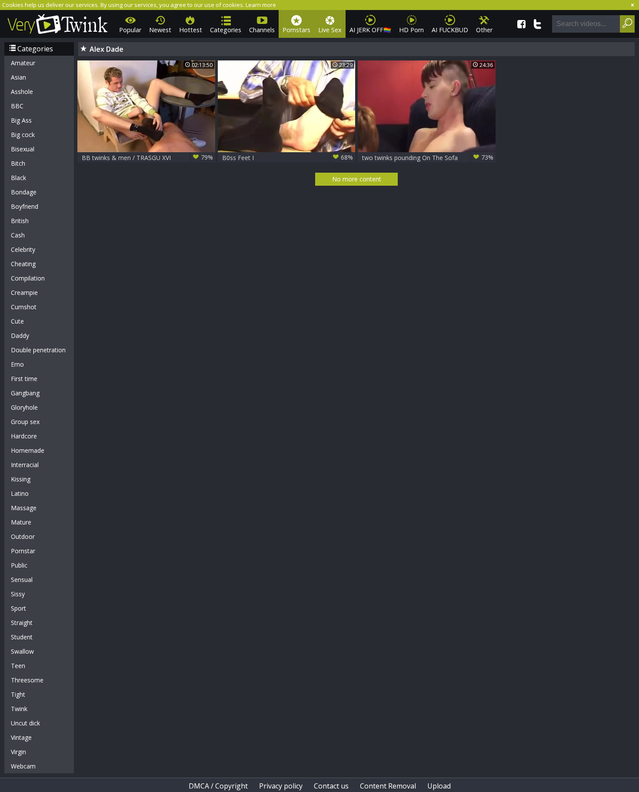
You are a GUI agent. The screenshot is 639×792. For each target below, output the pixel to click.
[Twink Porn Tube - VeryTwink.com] (57, 22)
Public (19, 565)
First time (24, 378)
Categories (225, 30)
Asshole (22, 91)
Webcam (23, 766)
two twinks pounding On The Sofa (427, 157)
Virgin (18, 752)
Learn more (261, 5)
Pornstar (23, 551)
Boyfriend (24, 206)
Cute (17, 321)
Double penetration (38, 350)
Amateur (23, 63)
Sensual (22, 579)
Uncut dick (25, 723)
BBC (17, 106)
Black (18, 178)
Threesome (27, 680)
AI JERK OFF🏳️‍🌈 (370, 30)
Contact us (331, 785)
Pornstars (296, 30)
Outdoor (23, 536)
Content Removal (388, 785)
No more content (356, 179)
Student (22, 637)
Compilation (28, 278)
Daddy (20, 335)
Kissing (20, 479)
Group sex (25, 422)
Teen (18, 666)
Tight (18, 694)
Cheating (23, 264)
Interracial (25, 465)
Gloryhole (24, 407)
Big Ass (21, 120)
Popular (130, 30)
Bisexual (22, 149)
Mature (21, 522)
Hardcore (24, 436)
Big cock (23, 134)
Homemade (27, 450)
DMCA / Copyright (218, 785)
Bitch (18, 163)
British (20, 221)
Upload (439, 785)
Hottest (190, 30)
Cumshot (24, 307)
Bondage (24, 192)
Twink (19, 709)
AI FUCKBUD (450, 30)
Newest (160, 30)
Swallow (22, 651)
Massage (24, 508)
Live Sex (330, 30)
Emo (17, 364)
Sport (18, 608)
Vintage (21, 737)
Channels (262, 30)
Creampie (24, 292)
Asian (18, 77)
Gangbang (25, 393)
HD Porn (411, 30)
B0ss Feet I (287, 157)
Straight (22, 622)
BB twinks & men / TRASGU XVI (147, 157)
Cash (18, 235)
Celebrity (23, 249)
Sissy (18, 594)
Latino (20, 493)
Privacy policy (281, 785)
